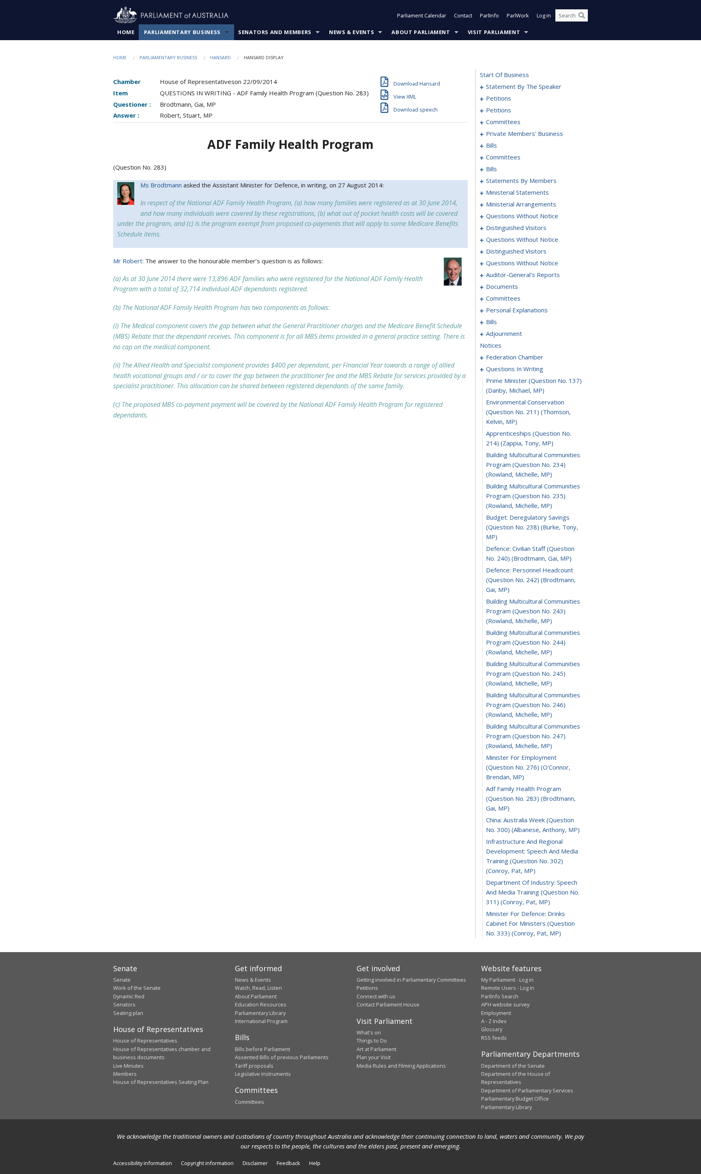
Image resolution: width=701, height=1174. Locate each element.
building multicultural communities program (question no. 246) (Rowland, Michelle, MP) (533, 704)
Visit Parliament (494, 32)
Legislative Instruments (263, 1073)
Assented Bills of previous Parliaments (282, 1057)
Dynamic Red (128, 996)
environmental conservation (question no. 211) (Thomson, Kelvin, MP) (528, 412)
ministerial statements (517, 192)
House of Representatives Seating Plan (161, 1082)
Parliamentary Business (182, 32)
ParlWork (518, 15)
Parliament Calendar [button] (421, 15)
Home (126, 32)
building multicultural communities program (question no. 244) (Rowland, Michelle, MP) (533, 642)
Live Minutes (128, 1065)
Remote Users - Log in (507, 987)
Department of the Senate (513, 1065)
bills (491, 145)
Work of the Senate (137, 987)
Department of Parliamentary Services (527, 1090)
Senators (124, 1004)
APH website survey (505, 1004)
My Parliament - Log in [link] (507, 979)
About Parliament (420, 32)
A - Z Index (494, 1021)
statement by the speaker (523, 86)
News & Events (351, 32)
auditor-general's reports (523, 275)
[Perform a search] (582, 15)
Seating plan (128, 1013)
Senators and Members (275, 32)
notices (490, 345)
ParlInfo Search (499, 996)
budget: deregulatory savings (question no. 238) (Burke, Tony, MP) (532, 527)
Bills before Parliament (262, 1049)
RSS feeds (494, 1037)
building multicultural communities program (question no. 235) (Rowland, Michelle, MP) (533, 496)
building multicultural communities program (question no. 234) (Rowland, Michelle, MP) (533, 464)
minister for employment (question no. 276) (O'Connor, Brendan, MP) (528, 767)
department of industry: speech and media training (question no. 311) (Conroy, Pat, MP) (532, 892)
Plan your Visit (374, 1057)
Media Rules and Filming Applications (401, 1065)
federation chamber (514, 357)
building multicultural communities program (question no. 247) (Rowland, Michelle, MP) (533, 736)
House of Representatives (145, 1040)
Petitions (367, 987)
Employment (496, 1013)
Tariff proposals (254, 1065)
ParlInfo (489, 15)
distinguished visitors (516, 228)
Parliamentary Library (260, 1013)
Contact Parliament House (388, 1004)
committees (503, 122)
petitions (498, 98)
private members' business (524, 133)
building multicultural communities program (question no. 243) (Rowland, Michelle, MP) (533, 611)
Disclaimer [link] (255, 1163)
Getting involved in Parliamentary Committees (411, 979)
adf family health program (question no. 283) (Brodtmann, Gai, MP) (531, 798)
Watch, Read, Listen (258, 987)
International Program (261, 1021)
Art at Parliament (376, 1049)
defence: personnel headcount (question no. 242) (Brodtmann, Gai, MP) (531, 579)
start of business (504, 75)
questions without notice (522, 216)
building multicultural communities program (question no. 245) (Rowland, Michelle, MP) (533, 673)
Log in (544, 15)
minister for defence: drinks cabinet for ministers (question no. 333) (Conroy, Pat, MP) (530, 923)
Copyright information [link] (207, 1163)
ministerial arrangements (521, 204)
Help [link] (314, 1163)
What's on (369, 1032)
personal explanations (517, 310)
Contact (463, 15)
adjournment (504, 333)
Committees (249, 1101)
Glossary (491, 1029)
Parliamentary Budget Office (515, 1098)
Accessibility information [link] (142, 1163)
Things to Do (372, 1040)
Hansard (220, 57)
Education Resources (260, 1004)
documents (502, 286)
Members (125, 1073)
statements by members (521, 180)
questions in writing (514, 369)
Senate (122, 979)
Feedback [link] (288, 1163)
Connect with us (376, 996)
